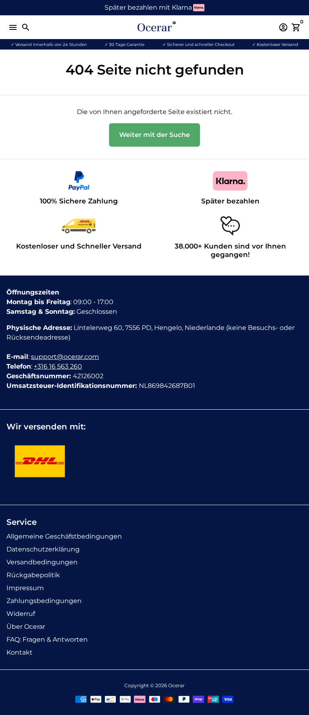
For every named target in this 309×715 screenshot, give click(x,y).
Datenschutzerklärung (43, 549)
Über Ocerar (25, 626)
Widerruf (20, 614)
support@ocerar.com (65, 357)
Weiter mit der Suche (154, 135)
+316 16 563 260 (58, 366)
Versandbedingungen (42, 562)
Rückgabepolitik (33, 575)
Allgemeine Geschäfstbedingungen (64, 536)
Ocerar (176, 685)
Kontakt (19, 652)
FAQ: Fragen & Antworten (47, 639)
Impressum (25, 588)
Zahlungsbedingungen (44, 601)
